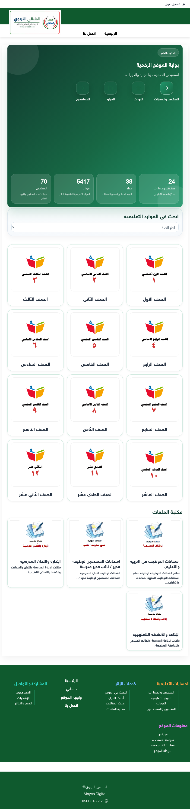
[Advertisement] (95, 137)
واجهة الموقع (71, 696)
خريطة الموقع (162, 750)
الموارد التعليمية (161, 697)
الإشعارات (23, 697)
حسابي (71, 688)
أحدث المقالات (115, 702)
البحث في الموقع (116, 691)
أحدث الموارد (116, 697)
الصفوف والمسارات (161, 691)
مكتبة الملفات (116, 708)
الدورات (161, 702)
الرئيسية (110, 33)
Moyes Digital (95, 793)
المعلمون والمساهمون (161, 708)
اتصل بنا (89, 33)
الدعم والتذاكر (23, 702)
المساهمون (23, 691)
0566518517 (93, 800)
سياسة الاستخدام (163, 739)
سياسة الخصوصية (162, 744)
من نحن (163, 733)
